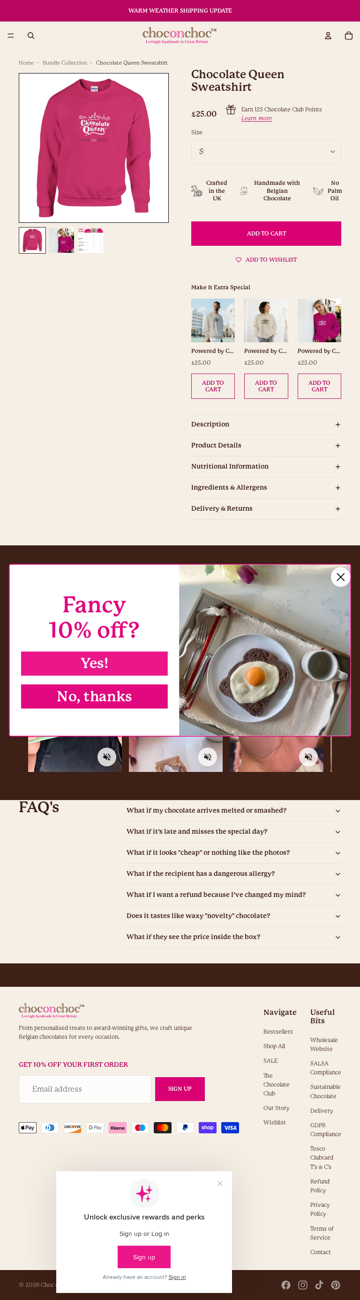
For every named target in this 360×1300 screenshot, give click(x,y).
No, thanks (94, 696)
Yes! (94, 663)
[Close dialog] (340, 576)
